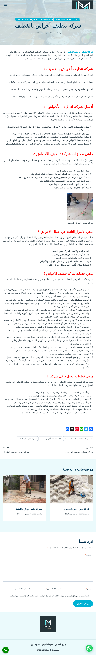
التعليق (88, 555)
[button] (89, 648)
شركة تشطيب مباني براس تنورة (79, 450)
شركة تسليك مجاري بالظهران (16, 450)
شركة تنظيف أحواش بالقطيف (43, 19)
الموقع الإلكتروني (22, 588)
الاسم (89, 588)
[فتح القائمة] (5, 4)
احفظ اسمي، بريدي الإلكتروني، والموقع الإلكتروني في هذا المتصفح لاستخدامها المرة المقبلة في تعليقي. (50, 596)
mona (52, 32)
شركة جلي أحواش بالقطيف (28, 509)
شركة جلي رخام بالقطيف (24, 19)
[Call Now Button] (5, 650)
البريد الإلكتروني (53, 588)
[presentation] (71, 489)
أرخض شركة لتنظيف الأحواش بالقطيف (78, 439)
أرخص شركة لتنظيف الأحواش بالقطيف (67, 19)
